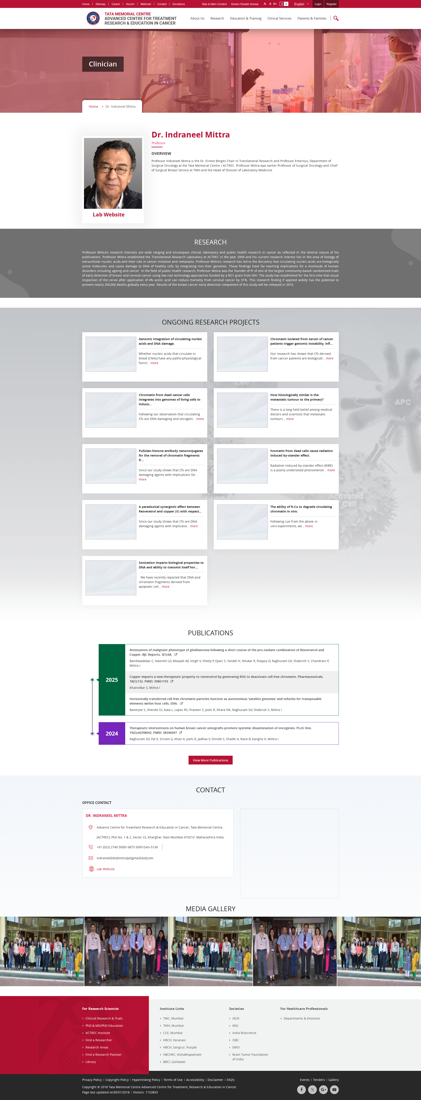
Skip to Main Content (214, 4)
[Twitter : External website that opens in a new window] (312, 1089)
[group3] (92, 951)
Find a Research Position (103, 1054)
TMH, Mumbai (173, 1025)
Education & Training (245, 18)
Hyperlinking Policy (146, 1080)
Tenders (319, 1080)
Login (318, 4)
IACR (235, 1018)
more (154, 363)
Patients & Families (312, 18)
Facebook (301, 1089)
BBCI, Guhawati (174, 1062)
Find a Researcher (99, 1040)
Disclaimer (215, 1080)
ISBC (235, 1040)
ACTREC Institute (98, 1033)
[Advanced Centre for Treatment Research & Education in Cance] (129, 18)
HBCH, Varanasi (174, 1040)
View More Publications (210, 760)
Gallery (333, 1080)
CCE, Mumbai (173, 1033)
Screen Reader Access (245, 4)
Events (305, 1080)
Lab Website (109, 214)
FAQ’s (231, 1080)
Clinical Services (279, 18)
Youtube (334, 1089)
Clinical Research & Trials (104, 1018)
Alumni (130, 4)
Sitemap (100, 4)
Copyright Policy (117, 1080)
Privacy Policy (92, 1080)
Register (331, 4)
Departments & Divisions (302, 1018)
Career (116, 4)
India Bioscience (244, 1033)
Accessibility (195, 1080)
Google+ (323, 1089)
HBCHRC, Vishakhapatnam (182, 1054)
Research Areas (97, 1047)
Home (85, 4)
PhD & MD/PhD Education (104, 1025)
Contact (161, 4)
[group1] (177, 951)
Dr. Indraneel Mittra (191, 134)
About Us (197, 18)
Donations (179, 4)
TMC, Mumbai (173, 1018)
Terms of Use (173, 1080)
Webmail (146, 4)
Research (217, 18)
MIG (235, 1025)
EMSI (236, 1047)
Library (91, 1062)
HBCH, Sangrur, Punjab (180, 1047)
